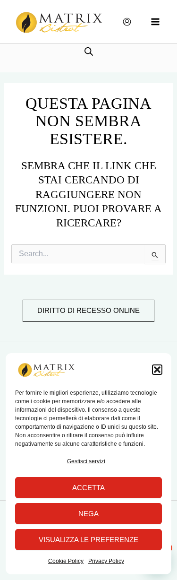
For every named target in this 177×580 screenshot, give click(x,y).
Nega (88, 514)
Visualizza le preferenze (88, 540)
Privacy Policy (106, 561)
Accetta (88, 488)
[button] (157, 369)
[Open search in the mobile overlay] (88, 51)
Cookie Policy (66, 561)
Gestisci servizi (86, 461)
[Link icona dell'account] (127, 21)
